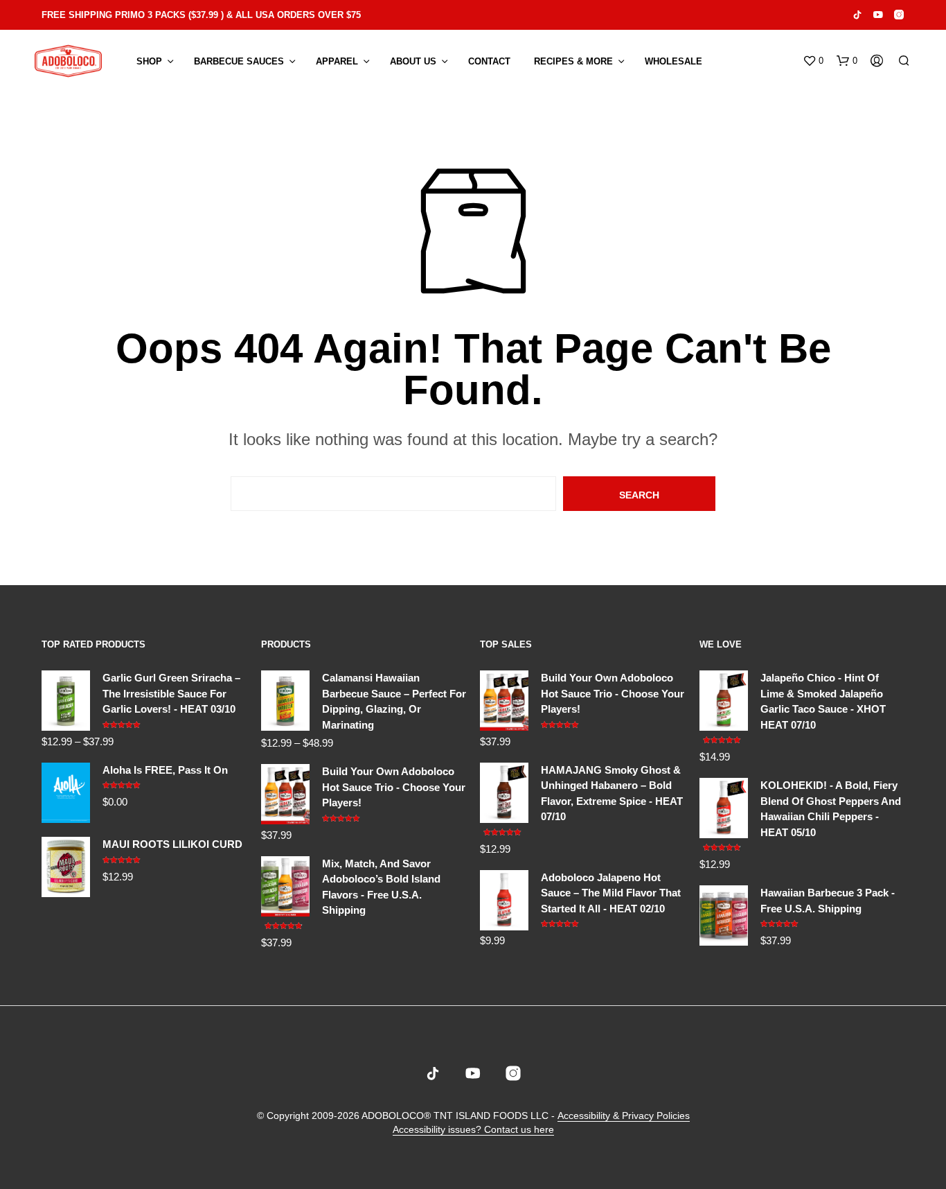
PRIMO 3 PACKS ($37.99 (166, 15)
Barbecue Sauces (239, 61)
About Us (413, 61)
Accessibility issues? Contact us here (473, 1130)
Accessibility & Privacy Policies (623, 1116)
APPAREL (337, 61)
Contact (489, 61)
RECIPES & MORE (573, 61)
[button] (813, 61)
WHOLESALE (673, 61)
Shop (149, 61)
